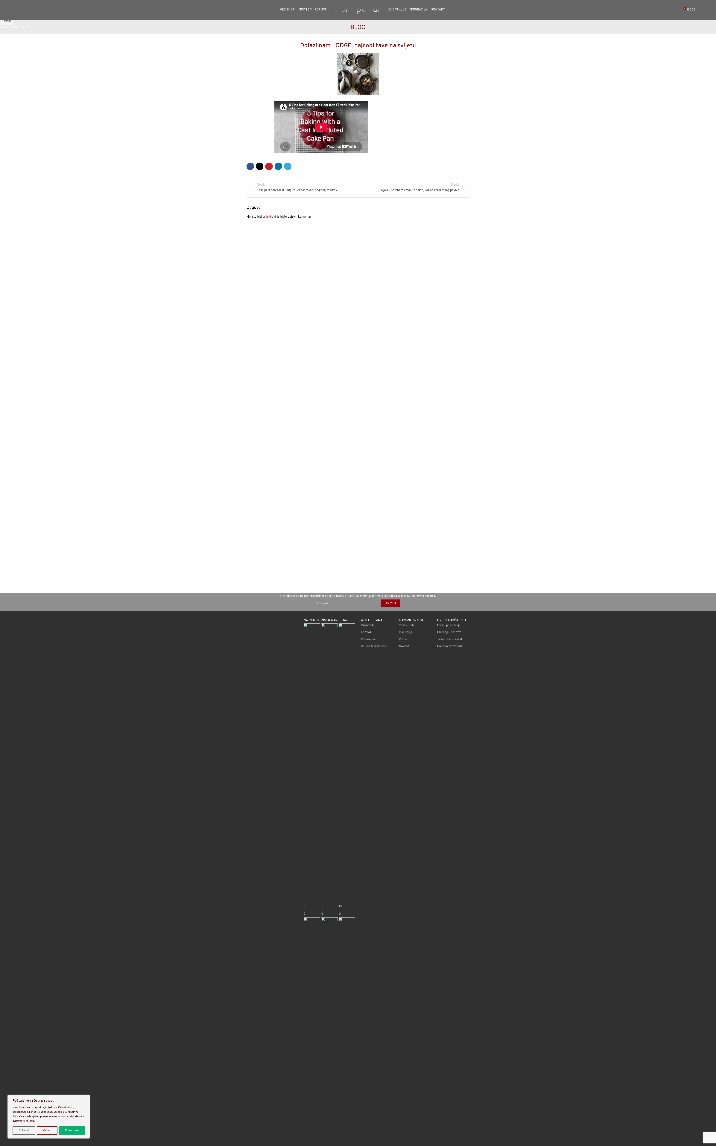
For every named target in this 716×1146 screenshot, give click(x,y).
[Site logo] (358, 10)
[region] (48, 1117)
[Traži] (22, 10)
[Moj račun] (676, 10)
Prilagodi (24, 1130)
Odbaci (47, 1130)
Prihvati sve (72, 1130)
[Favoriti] (29, 10)
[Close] (86, 1098)
